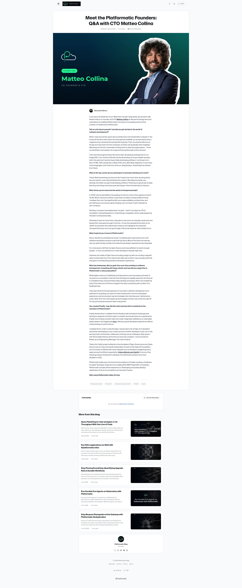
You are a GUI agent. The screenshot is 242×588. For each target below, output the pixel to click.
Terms (131, 564)
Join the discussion (152, 398)
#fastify (136, 384)
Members (112, 564)
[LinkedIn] (121, 550)
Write (182, 4)
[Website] (127, 550)
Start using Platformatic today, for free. (104, 375)
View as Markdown (135, 29)
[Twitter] (115, 550)
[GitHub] (118, 550)
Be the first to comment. (126, 404)
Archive (119, 564)
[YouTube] (124, 550)
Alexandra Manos (100, 111)
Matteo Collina (122, 119)
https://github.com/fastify (128, 352)
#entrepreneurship (96, 384)
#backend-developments (123, 384)
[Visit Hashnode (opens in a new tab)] (121, 578)
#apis (143, 384)
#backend (108, 384)
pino (114, 321)
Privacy (125, 564)
